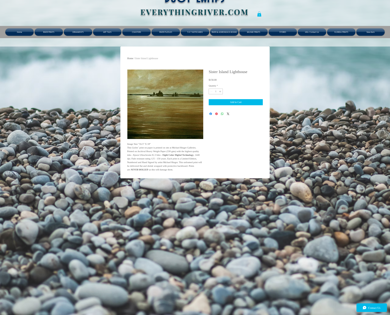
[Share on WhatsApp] (222, 114)
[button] (259, 13)
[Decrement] (211, 91)
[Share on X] (228, 114)
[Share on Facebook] (211, 114)
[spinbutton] (215, 91)
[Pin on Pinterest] (216, 114)
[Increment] (220, 91)
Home (130, 58)
